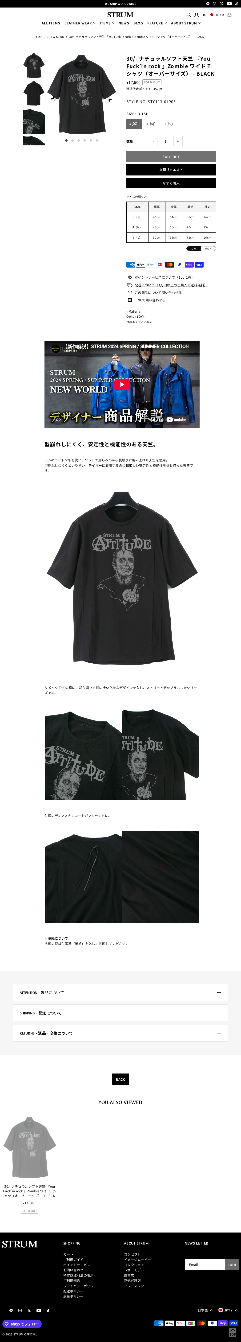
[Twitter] (222, 4)
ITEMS (105, 23)
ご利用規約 (71, 1280)
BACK (120, 1079)
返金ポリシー (73, 1296)
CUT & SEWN (55, 37)
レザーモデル (134, 1270)
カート (68, 1254)
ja (204, 14)
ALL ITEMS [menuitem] (51, 23)
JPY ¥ (219, 14)
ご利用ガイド (73, 1259)
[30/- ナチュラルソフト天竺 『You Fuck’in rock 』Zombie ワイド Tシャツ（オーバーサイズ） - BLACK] (29, 1147)
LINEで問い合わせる (150, 300)
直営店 (129, 1275)
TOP (39, 37)
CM (194, 248)
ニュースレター (135, 1286)
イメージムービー (137, 1259)
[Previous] (53, 98)
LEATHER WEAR (78, 23)
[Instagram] (214, 4)
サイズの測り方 (136, 196)
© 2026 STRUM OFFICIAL (19, 1334)
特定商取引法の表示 (78, 1275)
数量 (129, 141)
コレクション (134, 1264)
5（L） (170, 123)
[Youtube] (229, 4)
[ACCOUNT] (196, 15)
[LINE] (208, 4)
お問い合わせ (73, 1270)
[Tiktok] (236, 4)
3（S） (134, 123)
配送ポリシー (73, 1291)
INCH (208, 248)
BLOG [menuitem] (138, 23)
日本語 (203, 1310)
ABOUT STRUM (184, 23)
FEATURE (155, 23)
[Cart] (229, 15)
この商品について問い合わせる (158, 292)
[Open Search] (189, 15)
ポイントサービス (76, 1264)
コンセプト (132, 1254)
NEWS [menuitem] (124, 23)
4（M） (151, 123)
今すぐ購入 (171, 183)
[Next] (109, 98)
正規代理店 (132, 1280)
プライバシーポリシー (80, 1286)
